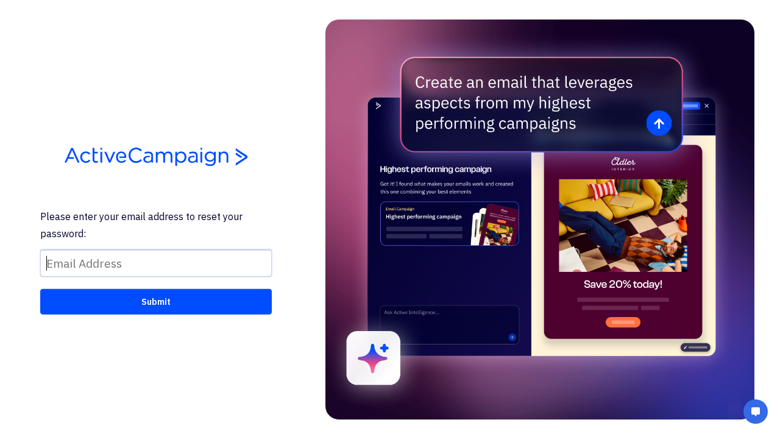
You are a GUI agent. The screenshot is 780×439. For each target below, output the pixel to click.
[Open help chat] (755, 413)
